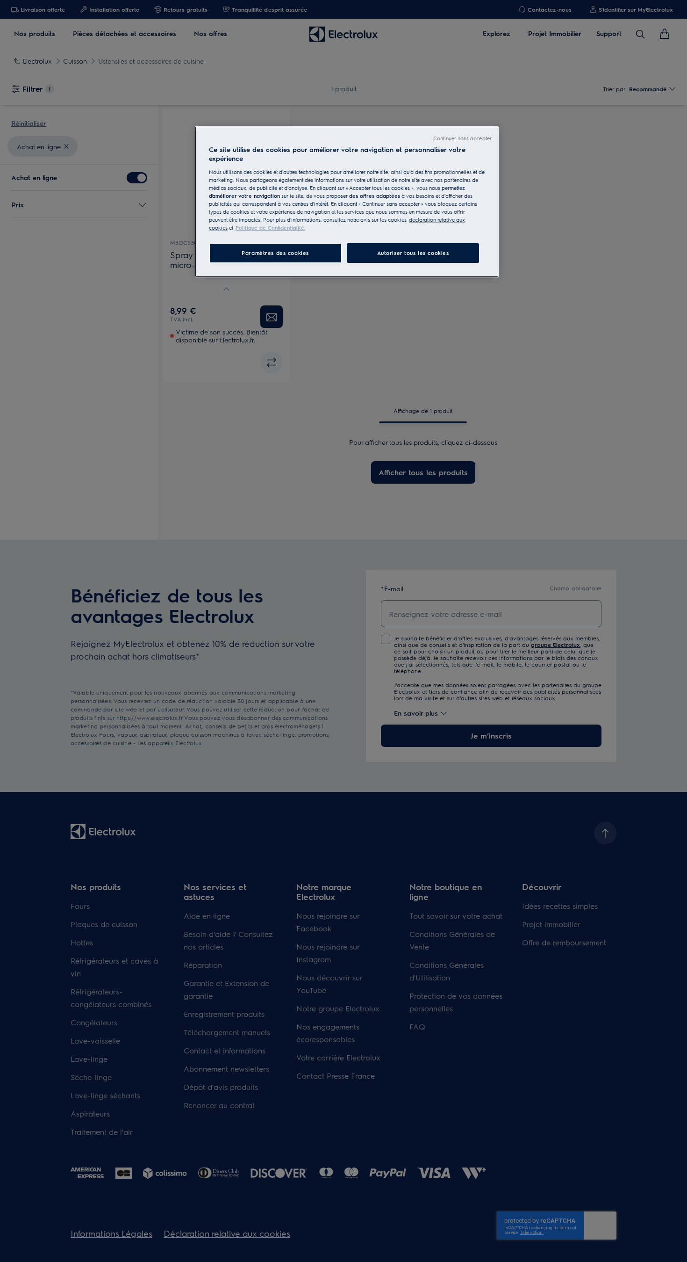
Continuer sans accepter (462, 138)
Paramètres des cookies (275, 252)
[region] (347, 202)
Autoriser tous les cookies (413, 252)
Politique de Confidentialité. (270, 227)
